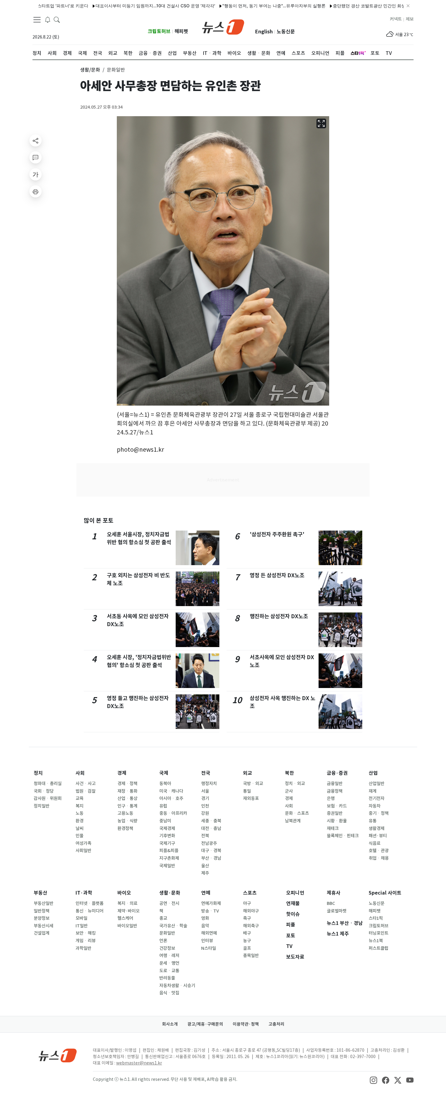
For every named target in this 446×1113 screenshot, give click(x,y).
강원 (205, 813)
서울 (205, 791)
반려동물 (167, 978)
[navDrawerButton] (37, 20)
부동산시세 (43, 926)
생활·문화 (169, 893)
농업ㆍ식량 (127, 821)
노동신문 (286, 32)
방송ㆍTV (210, 911)
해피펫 (181, 31)
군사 (289, 791)
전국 (205, 773)
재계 (373, 791)
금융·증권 (337, 773)
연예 (205, 893)
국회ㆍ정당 (44, 791)
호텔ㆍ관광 (379, 850)
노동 (79, 813)
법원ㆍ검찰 (86, 791)
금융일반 (335, 783)
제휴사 (333, 893)
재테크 (333, 828)
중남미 (165, 821)
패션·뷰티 (378, 835)
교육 (79, 798)
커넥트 (396, 19)
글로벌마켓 (336, 911)
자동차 (374, 806)
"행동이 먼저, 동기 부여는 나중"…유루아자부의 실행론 (249, 5)
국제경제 (167, 828)
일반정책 (41, 911)
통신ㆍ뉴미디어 (89, 911)
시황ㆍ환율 (337, 821)
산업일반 (376, 783)
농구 (247, 940)
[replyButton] (35, 157)
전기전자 (376, 798)
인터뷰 (207, 940)
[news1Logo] (57, 1055)
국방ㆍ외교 (253, 783)
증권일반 (335, 813)
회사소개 (170, 1024)
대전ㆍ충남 (211, 828)
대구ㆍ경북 (211, 850)
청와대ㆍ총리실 (48, 783)
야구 (247, 903)
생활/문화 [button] (90, 70)
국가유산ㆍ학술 (173, 926)
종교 (163, 918)
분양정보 (41, 918)
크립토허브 (159, 31)
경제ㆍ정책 (127, 783)
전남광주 (209, 843)
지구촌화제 (169, 858)
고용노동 (125, 813)
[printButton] (35, 191)
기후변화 (167, 835)
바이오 (124, 893)
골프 (247, 948)
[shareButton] (35, 140)
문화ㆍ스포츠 (297, 813)
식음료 (374, 843)
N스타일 (208, 948)
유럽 (163, 806)
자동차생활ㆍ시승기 (177, 985)
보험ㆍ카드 (337, 806)
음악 (205, 926)
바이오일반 (127, 926)
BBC (331, 903)
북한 (289, 773)
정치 (38, 773)
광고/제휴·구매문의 (205, 1024)
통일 (247, 791)
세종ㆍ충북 (211, 821)
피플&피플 (168, 850)
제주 (205, 873)
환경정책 (125, 828)
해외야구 (251, 911)
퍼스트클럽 (378, 948)
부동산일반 (43, 903)
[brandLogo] (223, 26)
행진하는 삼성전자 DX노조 (279, 616)
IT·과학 (84, 893)
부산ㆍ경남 (211, 858)
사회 (80, 773)
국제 (163, 773)
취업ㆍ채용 (379, 858)
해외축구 (251, 926)
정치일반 (41, 806)
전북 (205, 835)
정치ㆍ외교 (295, 783)
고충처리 (276, 1024)
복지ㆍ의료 (127, 903)
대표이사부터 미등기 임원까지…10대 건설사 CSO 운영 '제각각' (130, 5)
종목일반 (251, 955)
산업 (373, 773)
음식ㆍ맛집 (169, 993)
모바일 (81, 918)
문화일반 (167, 933)
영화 (205, 918)
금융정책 (335, 791)
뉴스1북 (376, 940)
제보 (410, 19)
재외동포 (251, 798)
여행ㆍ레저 (169, 955)
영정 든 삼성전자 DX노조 (277, 575)
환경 (79, 821)
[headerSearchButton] (57, 19)
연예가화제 (211, 903)
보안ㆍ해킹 (86, 933)
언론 (163, 940)
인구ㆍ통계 (127, 806)
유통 (373, 821)
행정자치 (209, 783)
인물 (79, 835)
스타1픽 (376, 918)
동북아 (165, 783)
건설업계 (41, 933)
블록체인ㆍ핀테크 (343, 835)
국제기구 (167, 843)
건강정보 (167, 948)
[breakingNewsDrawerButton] (48, 19)
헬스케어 (125, 918)
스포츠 (250, 893)
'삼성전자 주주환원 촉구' (277, 534)
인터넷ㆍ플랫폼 (89, 903)
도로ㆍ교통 (169, 970)
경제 (122, 773)
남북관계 (293, 821)
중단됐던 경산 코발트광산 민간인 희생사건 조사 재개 (358, 5)
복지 (79, 806)
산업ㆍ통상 (127, 798)
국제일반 (167, 865)
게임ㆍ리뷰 (86, 940)
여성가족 (83, 843)
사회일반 (83, 850)
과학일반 (83, 948)
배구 (247, 933)
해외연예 (209, 933)
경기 (205, 798)
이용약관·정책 (246, 1024)
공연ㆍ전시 (169, 903)
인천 (205, 806)
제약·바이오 (128, 911)
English (264, 32)
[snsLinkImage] (373, 1080)
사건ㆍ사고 (86, 783)
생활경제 (376, 828)
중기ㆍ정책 (379, 813)
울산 (205, 865)
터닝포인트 (378, 933)
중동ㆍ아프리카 (173, 813)
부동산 (40, 893)
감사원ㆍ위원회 (48, 798)
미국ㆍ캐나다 (171, 791)
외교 (247, 773)
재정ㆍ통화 (127, 791)
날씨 (79, 828)
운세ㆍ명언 (169, 963)
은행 (331, 798)
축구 (247, 918)
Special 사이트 (385, 893)
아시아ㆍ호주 (171, 798)
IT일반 (82, 926)
